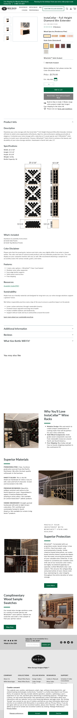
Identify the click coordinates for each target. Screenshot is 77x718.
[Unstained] (5, 380)
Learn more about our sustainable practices (18, 317)
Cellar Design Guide (36, 682)
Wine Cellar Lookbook (50, 682)
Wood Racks (23, 7)
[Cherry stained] (12, 380)
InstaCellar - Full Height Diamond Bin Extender (8, 391)
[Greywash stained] (21, 380)
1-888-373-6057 (19, 4)
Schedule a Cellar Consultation (66, 680)
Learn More (51, 585)
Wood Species (55, 31)
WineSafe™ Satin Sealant (53, 58)
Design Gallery (37, 679)
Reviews (8, 334)
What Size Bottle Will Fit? (17, 340)
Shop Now (10, 627)
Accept (37, 713)
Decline (58, 713)
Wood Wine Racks (24, 679)
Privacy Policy (12, 708)
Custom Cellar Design (53, 9)
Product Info (10, 121)
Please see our (59, 109)
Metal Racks (33, 7)
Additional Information (15, 328)
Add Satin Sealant (52, 63)
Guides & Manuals (52, 679)
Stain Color (52, 40)
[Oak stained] (9, 380)
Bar (40, 7)
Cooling (24, 10)
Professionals (34, 10)
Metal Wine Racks (24, 681)
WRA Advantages (9, 681)
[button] (67, 8)
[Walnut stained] (15, 380)
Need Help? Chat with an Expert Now (58, 97)
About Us (7, 679)
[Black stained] (18, 380)
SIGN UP (46, 645)
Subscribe (29, 639)
